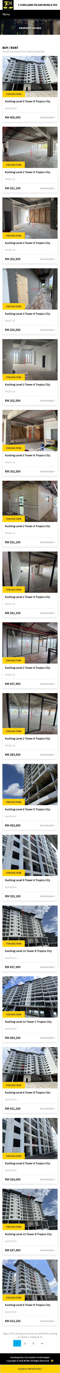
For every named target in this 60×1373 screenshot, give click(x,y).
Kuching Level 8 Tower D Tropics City (27, 1305)
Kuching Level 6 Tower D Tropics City (27, 1092)
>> (42, 1343)
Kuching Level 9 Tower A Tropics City (27, 880)
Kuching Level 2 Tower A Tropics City (27, 172)
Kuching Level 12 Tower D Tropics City (28, 951)
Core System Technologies (37, 1357)
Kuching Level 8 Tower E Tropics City (27, 809)
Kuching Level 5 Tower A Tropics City (27, 1163)
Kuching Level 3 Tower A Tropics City (27, 243)
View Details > (47, 117)
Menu (6, 14)
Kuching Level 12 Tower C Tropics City (28, 1022)
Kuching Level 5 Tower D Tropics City (27, 101)
